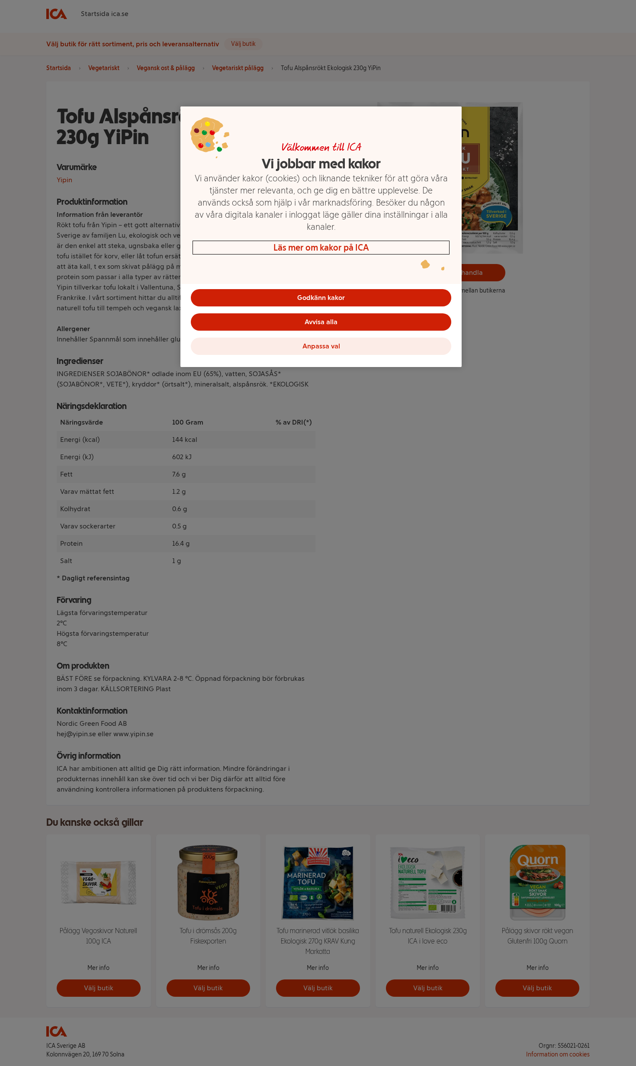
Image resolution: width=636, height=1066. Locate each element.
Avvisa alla (321, 322)
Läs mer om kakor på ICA (321, 247)
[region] (321, 236)
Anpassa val (321, 346)
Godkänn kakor (321, 297)
